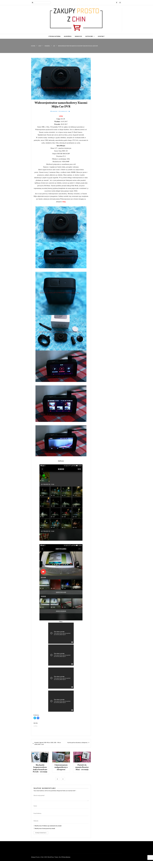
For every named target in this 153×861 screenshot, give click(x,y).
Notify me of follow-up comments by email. (48, 825)
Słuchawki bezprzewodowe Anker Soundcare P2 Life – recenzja (61, 768)
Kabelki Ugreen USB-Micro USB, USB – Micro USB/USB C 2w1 (47, 743)
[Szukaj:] (41, 2)
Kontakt (101, 36)
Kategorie (89, 36)
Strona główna (54, 36)
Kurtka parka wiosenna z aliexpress (77, 742)
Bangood (78, 36)
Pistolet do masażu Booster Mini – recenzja (40, 767)
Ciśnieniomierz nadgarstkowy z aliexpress (82, 767)
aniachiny (55, 111)
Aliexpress (67, 36)
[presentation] (57, 779)
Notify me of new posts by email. (45, 828)
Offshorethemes (65, 857)
